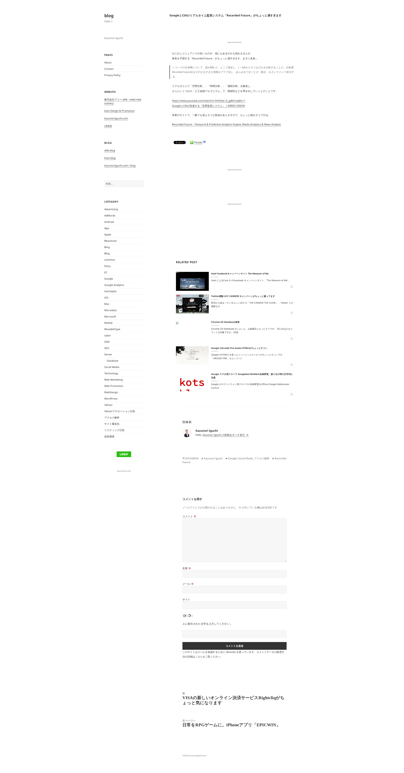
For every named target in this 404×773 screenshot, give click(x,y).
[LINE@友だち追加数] (124, 454)
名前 (186, 568)
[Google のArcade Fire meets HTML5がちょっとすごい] (192, 357)
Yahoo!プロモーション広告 (119, 411)
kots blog (110, 158)
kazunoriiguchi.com (116, 118)
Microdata (110, 310)
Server (108, 354)
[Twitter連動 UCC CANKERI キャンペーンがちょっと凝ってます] (192, 304)
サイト (186, 599)
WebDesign (111, 392)
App (106, 228)
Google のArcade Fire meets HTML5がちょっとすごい (239, 348)
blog (109, 15)
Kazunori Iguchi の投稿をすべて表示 (224, 435)
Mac (106, 304)
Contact (109, 69)
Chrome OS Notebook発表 (225, 321)
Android (109, 222)
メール (188, 584)
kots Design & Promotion (119, 111)
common (109, 259)
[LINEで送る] (191, 142)
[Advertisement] (234, 32)
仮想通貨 (109, 436)
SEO (106, 348)
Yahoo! (108, 405)
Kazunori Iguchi (213, 458)
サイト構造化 (111, 424)
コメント (189, 516)
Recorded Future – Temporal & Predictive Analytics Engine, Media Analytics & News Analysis (226, 124)
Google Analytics (114, 285)
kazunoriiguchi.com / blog (120, 165)
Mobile (108, 323)
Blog (107, 253)
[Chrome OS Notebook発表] (177, 322)
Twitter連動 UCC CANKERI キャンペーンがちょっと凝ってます (243, 296)
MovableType (112, 329)
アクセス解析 (111, 417)
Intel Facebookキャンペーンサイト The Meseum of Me (240, 273)
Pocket (198, 142)
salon (107, 335)
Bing (107, 247)
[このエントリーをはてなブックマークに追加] (204, 142)
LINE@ (108, 126)
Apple (107, 234)
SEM (107, 342)
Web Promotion (113, 386)
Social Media (111, 367)
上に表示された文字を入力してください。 (207, 623)
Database (112, 360)
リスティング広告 (114, 430)
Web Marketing (113, 379)
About (108, 62)
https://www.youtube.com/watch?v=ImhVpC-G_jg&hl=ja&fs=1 (208, 100)
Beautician (110, 241)
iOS (106, 297)
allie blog (109, 150)
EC (105, 272)
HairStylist (110, 291)
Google (108, 278)
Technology (111, 373)
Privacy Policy (112, 75)
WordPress (111, 398)
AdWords (109, 215)
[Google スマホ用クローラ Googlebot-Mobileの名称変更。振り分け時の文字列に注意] (192, 388)
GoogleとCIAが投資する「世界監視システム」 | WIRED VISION (208, 105)
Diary (107, 266)
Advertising (111, 209)
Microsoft (110, 316)
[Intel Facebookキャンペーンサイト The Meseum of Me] (192, 283)
